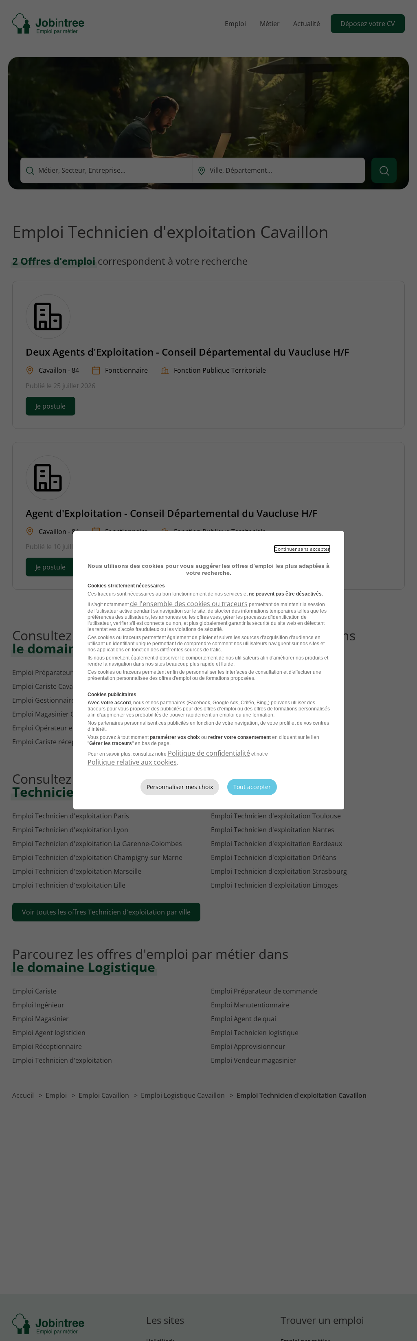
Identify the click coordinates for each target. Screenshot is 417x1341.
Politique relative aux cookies (132, 762)
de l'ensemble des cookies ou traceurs (189, 603)
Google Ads (225, 703)
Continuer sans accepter (302, 548)
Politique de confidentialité (209, 753)
